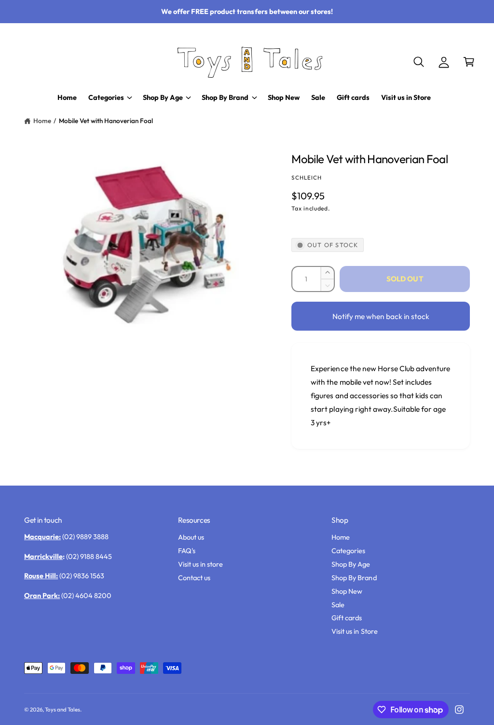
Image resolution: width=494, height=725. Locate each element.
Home (42, 120)
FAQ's (186, 550)
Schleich (306, 177)
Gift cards (346, 617)
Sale (337, 604)
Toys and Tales (62, 709)
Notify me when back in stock (380, 316)
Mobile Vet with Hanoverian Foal (106, 120)
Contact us (194, 577)
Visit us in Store (354, 631)
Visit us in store (200, 564)
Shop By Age (350, 564)
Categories (348, 550)
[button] (418, 61)
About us (191, 537)
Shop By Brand (353, 577)
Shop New (346, 591)
